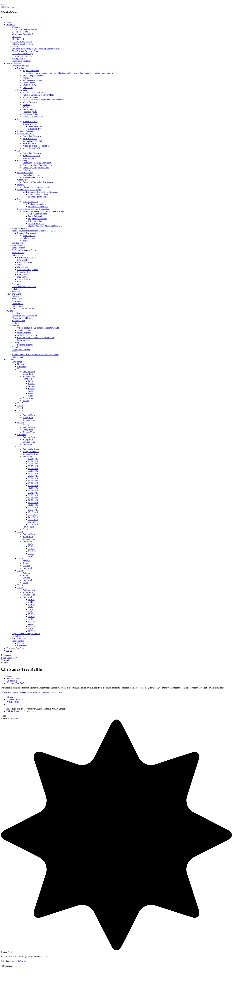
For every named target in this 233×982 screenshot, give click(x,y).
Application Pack (24, 56)
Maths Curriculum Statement (35, 92)
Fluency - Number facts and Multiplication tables (43, 100)
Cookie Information (14, 699)
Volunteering (17, 357)
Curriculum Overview (32, 175)
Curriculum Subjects (20, 66)
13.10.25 (32, 551)
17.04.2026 (33, 459)
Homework (27, 379)
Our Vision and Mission (22, 41)
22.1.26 (31, 624)
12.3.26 (31, 612)
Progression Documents (33, 177)
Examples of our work (37, 197)
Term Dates (17, 299)
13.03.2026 (33, 498)
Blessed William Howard (22, 318)
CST (19, 282)
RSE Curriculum (35, 221)
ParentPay (16, 347)
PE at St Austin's (30, 138)
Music (20, 199)
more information (20, 961)
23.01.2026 (33, 483)
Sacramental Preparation (27, 269)
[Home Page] (7, 7)
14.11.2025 (33, 517)
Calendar (16, 296)
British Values (18, 252)
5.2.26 (30, 629)
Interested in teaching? (21, 61)
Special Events (23, 279)
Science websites (35, 126)
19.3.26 (31, 614)
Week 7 (31, 393)
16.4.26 (31, 599)
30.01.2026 (33, 485)
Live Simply (22, 260)
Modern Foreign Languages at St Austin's (40, 192)
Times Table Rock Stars (33, 117)
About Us (10, 24)
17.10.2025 (33, 512)
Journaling (27, 104)
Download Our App (15, 648)
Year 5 (20, 410)
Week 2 (31, 381)
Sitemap (9, 697)
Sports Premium (18, 248)
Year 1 (20, 369)
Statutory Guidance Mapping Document (45, 226)
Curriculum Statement (32, 136)
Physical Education (25, 134)
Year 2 (20, 403)
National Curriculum (31, 155)
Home (9, 22)
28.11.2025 (33, 522)
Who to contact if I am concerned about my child (38, 328)
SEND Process (29, 235)
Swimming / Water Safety (33, 141)
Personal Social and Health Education (33, 209)
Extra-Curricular (19, 638)
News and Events (13, 294)
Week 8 (31, 396)
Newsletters (17, 301)
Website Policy (12, 702)
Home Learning (29, 109)
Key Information (13, 63)
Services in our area (25, 330)
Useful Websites (24, 333)
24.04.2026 (33, 461)
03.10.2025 (33, 507)
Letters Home (17, 303)
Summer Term (29, 376)
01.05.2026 (33, 464)
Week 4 (31, 386)
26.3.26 (31, 616)
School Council (18, 636)
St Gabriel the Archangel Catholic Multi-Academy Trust (35, 49)
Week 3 (31, 383)
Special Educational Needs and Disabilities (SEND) (34, 231)
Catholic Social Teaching (22, 44)
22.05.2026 (33, 471)
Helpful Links (29, 238)
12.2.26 (31, 631)
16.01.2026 (33, 481)
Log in (9, 650)
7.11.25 (31, 553)
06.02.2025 (33, 488)
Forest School (28, 398)
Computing (22, 160)
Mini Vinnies (22, 277)
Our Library (28, 87)
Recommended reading (32, 80)
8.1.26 (30, 619)
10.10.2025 (33, 510)
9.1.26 (30, 556)
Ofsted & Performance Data (24, 286)
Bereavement (22, 340)
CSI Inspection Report (26, 257)
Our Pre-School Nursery (22, 53)
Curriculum (22, 646)
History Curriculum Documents (36, 187)
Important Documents (26, 233)
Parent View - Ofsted (21, 349)
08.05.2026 (33, 466)
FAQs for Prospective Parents (24, 250)
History (20, 184)
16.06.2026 (33, 473)
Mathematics (22, 90)
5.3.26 (30, 609)
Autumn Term (29, 371)
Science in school (30, 121)
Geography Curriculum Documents (38, 182)
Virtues (20, 265)
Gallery (15, 46)
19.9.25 (31, 546)
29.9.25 (31, 548)
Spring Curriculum (31, 451)
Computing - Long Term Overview (38, 165)
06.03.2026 (33, 495)
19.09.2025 (33, 502)
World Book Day (30, 85)
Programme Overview (37, 218)
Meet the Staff (18, 39)
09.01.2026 (33, 478)
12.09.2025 (33, 500)
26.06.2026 (33, 476)
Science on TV (34, 129)
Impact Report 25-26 (31, 148)
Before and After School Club (24, 316)
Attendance (17, 313)
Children (10, 359)
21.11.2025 (33, 519)
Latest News (17, 306)
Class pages (17, 362)
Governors (16, 284)
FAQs (25, 240)
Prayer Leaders (23, 272)
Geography (22, 180)
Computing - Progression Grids (36, 167)
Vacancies (16, 291)
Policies (15, 289)
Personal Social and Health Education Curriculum (44, 211)
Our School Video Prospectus (24, 29)
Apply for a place (19, 228)
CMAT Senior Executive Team (25, 51)
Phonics (26, 78)
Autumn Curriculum (31, 449)
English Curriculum (31, 70)
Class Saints (22, 267)
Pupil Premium (18, 245)
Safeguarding (17, 243)
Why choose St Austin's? (22, 34)
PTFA (14, 352)
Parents (9, 311)
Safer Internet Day (25, 345)
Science (20, 119)
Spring (25, 563)
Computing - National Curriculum (37, 163)
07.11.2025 (33, 515)
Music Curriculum (30, 201)
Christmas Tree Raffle (15, 683)
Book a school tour (20, 32)
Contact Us (16, 36)
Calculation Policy (30, 114)
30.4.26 (31, 604)
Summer (26, 565)
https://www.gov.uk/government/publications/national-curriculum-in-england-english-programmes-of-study (73, 73)
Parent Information (36, 216)
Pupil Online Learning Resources (26, 633)
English (20, 68)
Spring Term (28, 374)
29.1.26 (31, 626)
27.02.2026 (33, 493)
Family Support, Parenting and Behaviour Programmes (35, 354)
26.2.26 (31, 607)
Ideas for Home (29, 143)
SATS (25, 107)
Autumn (26, 561)
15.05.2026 (33, 468)
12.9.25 (31, 544)
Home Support (29, 83)
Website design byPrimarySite (20, 711)
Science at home (30, 124)
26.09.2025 (33, 505)
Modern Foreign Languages (29, 189)
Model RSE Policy (36, 223)
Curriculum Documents (38, 194)
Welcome (16, 27)
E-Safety (26, 170)
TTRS (25, 582)
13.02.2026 (33, 490)
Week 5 (31, 388)
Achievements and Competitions (36, 146)
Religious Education (26, 131)
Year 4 (20, 408)
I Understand (7, 966)
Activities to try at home (27, 335)
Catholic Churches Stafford (23, 308)
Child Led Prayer (24, 262)
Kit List (20, 643)
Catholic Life (17, 255)
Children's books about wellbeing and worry (36, 337)
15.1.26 (31, 621)
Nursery (20, 364)
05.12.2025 (33, 524)
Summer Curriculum (31, 454)
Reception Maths (30, 112)
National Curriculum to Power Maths (38, 95)
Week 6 (31, 391)
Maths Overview (30, 102)
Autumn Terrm (29, 427)
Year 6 (20, 413)
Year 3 (20, 405)
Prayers (26, 425)
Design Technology (25, 172)
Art (18, 151)
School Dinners (18, 320)
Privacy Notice (18, 58)
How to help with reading (33, 75)
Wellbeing (16, 325)
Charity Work (23, 274)
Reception (21, 366)
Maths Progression (30, 97)
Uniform (15, 323)
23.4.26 (31, 602)
